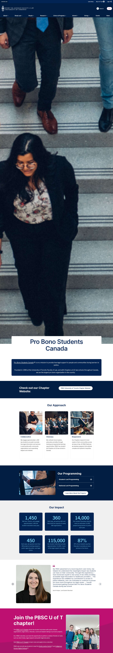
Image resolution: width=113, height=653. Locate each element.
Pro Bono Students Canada (24, 362)
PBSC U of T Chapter (22, 629)
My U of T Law (99, 1)
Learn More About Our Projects (75, 493)
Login (108, 1)
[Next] (100, 584)
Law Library (90, 1)
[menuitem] (5, 15)
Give (109, 8)
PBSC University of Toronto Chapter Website (75, 388)
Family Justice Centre (45, 646)
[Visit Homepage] (18, 8)
